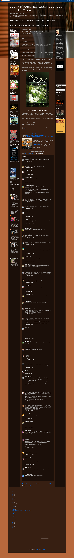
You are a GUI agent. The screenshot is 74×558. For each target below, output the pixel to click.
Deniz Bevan (27, 457)
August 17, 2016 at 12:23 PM (29, 471)
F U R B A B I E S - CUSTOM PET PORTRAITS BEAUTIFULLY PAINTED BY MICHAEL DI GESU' (29, 25)
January (14, 519)
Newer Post (24, 483)
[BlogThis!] (39, 153)
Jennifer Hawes (27, 264)
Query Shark (13, 190)
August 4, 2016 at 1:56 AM (29, 298)
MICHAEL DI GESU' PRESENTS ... (17, 20)
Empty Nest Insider (28, 421)
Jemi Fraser (27, 211)
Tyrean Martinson (28, 450)
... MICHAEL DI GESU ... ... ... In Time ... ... (36, 8)
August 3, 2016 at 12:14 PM (29, 261)
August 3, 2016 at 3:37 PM (29, 282)
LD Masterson (27, 228)
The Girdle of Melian (14, 229)
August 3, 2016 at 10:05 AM (29, 237)
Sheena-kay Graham (28, 294)
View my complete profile (60, 58)
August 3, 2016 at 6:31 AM (29, 174)
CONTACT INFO (13, 23)
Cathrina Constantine (28, 177)
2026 (13, 491)
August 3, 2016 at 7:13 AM (29, 182)
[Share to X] (40, 153)
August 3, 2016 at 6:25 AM (29, 167)
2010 (13, 527)
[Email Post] (36, 153)
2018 (13, 499)
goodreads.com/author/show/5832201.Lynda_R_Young (42, 136)
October (14, 506)
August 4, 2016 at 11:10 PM (29, 338)
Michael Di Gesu (60, 35)
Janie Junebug (27, 285)
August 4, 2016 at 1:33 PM (29, 313)
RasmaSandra (27, 341)
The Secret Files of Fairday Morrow (14, 216)
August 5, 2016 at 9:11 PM (29, 400)
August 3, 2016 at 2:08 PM (29, 275)
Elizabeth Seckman (28, 348)
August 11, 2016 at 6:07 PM (29, 454)
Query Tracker (13, 187)
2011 (13, 526)
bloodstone (36, 549)
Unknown (26, 413)
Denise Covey (27, 376)
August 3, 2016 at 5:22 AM (29, 161)
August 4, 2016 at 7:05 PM (29, 324)
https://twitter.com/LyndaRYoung (31, 133)
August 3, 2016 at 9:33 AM (29, 225)
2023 (13, 492)
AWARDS (21, 23)
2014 (13, 522)
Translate (59, 87)
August (14, 509)
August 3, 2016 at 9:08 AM (29, 201)
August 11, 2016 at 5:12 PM (29, 447)
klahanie (26, 438)
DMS (25, 362)
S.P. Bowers (27, 271)
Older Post (51, 483)
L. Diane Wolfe (27, 164)
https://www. (29, 136)
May (13, 513)
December (14, 503)
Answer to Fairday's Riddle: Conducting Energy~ (17, 219)
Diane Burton (27, 301)
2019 (13, 498)
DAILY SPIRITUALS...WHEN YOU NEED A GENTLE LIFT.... (22, 510)
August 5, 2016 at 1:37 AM (29, 345)
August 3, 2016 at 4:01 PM (29, 291)
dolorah (26, 327)
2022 (13, 494)
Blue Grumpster (27, 474)
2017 (13, 501)
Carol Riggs (27, 430)
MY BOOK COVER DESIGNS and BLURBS (35, 20)
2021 (13, 495)
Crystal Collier (27, 256)
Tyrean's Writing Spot (14, 258)
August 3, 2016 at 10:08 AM (29, 244)
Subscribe (60, 69)
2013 (13, 523)
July (13, 512)
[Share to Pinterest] (42, 153)
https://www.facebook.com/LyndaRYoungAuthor (36, 135)
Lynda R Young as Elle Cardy (30, 170)
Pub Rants (12, 189)
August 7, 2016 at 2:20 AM (29, 427)
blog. (24, 128)
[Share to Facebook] (41, 153)
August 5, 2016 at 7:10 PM (29, 367)
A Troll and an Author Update (16, 260)
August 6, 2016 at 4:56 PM (29, 418)
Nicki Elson (27, 316)
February (14, 517)
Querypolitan (13, 188)
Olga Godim (27, 278)
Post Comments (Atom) (29, 485)
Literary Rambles (14, 242)
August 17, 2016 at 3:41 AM (29, 464)
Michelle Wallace (27, 307)
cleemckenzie (27, 240)
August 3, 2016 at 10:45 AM (29, 253)
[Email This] (38, 153)
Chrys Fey (26, 204)
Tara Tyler (26, 391)
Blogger (44, 549)
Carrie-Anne (27, 247)
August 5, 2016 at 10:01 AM (29, 359)
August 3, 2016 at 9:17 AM (29, 208)
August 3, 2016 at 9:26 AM (29, 216)
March (14, 516)
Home (27, 23)
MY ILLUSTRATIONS (51, 20)
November (14, 505)
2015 (13, 520)
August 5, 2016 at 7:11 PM (29, 373)
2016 (13, 502)
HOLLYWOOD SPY (14, 195)
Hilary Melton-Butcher (28, 185)
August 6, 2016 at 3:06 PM (29, 410)
